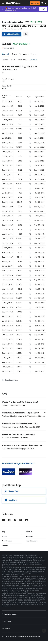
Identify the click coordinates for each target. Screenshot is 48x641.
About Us (29, 532)
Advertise (29, 536)
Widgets (5, 545)
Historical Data (22, 59)
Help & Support (31, 541)
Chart (14, 54)
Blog (3, 532)
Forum (33, 54)
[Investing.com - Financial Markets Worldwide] (13, 3)
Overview (5, 59)
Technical (23, 54)
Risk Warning (6, 628)
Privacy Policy (6, 621)
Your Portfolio (7, 541)
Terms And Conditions (9, 614)
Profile (13, 59)
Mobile (4, 536)
